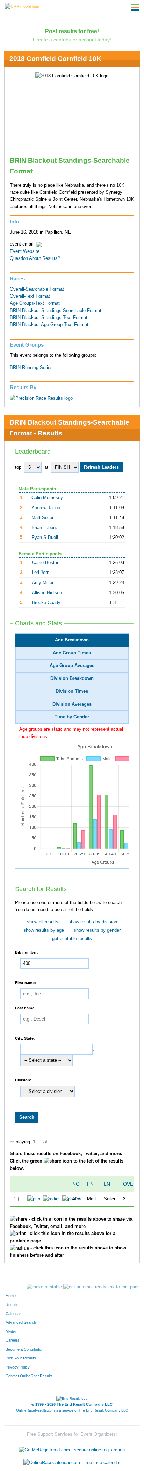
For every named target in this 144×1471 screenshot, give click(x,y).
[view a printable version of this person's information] (34, 1198)
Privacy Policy (18, 1367)
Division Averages (72, 704)
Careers (13, 1340)
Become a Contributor (24, 1349)
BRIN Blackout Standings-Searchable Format (55, 310)
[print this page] (44, 1287)
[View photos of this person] (71, 1198)
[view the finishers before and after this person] (52, 1198)
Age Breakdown (72, 640)
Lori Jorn (40, 572)
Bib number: (26, 952)
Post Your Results (21, 1358)
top (18, 467)
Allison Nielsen (47, 592)
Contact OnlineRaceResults (29, 1376)
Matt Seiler (42, 517)
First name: (25, 982)
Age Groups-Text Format (35, 303)
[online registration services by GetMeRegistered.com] (72, 1448)
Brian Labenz (44, 527)
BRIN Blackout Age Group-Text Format (49, 324)
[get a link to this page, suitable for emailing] (101, 1287)
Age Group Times (72, 653)
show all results (42, 921)
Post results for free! (72, 31)
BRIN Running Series (31, 367)
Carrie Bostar (45, 562)
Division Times (72, 691)
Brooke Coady (46, 602)
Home (11, 1296)
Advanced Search (21, 1322)
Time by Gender (72, 717)
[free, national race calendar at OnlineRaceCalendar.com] (72, 1462)
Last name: (25, 1008)
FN (90, 1184)
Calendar (13, 1314)
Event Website (24, 251)
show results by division (93, 921)
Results (12, 1304)
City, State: (25, 1038)
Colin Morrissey (47, 497)
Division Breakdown (72, 678)
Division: (23, 1080)
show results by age (43, 930)
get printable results (72, 938)
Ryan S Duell (44, 537)
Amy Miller (42, 582)
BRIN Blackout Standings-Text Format (48, 317)
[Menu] (135, 7)
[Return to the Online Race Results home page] (22, 6)
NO (76, 1184)
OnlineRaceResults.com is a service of (72, 1410)
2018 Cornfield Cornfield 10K (55, 58)
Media (11, 1331)
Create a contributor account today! (72, 39)
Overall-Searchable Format (37, 289)
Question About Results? (35, 258)
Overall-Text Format (30, 296)
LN (107, 1184)
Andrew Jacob (45, 507)
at (46, 467)
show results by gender (97, 930)
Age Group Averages (72, 665)
